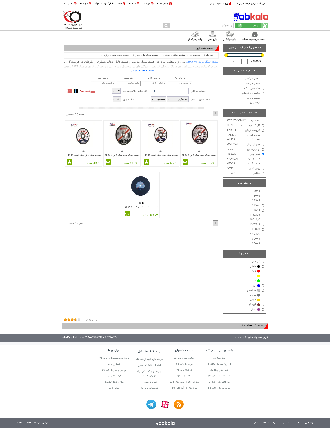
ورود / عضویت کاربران (219, 3)
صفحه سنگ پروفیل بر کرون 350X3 (141, 207)
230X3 (256, 229)
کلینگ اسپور (243, 125)
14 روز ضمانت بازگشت (219, 364)
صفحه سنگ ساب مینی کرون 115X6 (160, 155)
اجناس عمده (163, 3)
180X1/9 (254, 224)
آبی (254, 285)
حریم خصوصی (114, 376)
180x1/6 (255, 220)
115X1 (256, 210)
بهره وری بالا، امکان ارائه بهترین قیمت (149, 373)
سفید (253, 262)
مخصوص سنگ (252, 89)
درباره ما (84, 3)
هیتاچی (243, 173)
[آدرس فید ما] (179, 404)
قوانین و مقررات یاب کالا (114, 370)
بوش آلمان (243, 169)
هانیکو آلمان (243, 135)
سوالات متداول (149, 382)
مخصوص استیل (252, 84)
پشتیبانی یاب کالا (149, 388)
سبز (254, 281)
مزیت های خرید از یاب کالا (149, 359)
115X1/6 (254, 215)
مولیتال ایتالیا (243, 144)
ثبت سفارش (219, 358)
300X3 (256, 239)
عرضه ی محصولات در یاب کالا (114, 358)
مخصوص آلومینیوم (250, 93)
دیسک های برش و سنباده (254, 39)
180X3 (256, 191)
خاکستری (251, 290)
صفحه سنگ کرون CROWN (202, 61)
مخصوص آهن (252, 79)
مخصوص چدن (252, 98)
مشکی (253, 266)
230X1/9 (254, 234)
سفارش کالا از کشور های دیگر (108, 3)
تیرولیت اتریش (243, 130)
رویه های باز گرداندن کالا (184, 388)
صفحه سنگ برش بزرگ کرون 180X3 (199, 155)
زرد (254, 276)
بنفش (253, 309)
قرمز (254, 271)
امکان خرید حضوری (114, 382)
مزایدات (146, 3)
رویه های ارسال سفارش (219, 382)
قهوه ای (252, 305)
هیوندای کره (243, 159)
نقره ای (252, 295)
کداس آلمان (243, 164)
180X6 (256, 196)
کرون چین (243, 154)
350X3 (256, 244)
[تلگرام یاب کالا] (151, 404)
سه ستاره (243, 121)
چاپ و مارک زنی (194, 39)
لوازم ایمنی (213, 39)
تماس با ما (68, 3)
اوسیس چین (243, 149)
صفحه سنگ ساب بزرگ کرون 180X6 (122, 155)
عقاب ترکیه (243, 140)
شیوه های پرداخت (219, 370)
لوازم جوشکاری (230, 39)
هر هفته (132, 3)
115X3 (256, 201)
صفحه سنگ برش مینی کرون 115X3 (83, 155)
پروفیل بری (254, 103)
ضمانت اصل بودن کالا (219, 376)
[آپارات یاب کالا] (165, 404)
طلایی (253, 300)
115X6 (256, 205)
